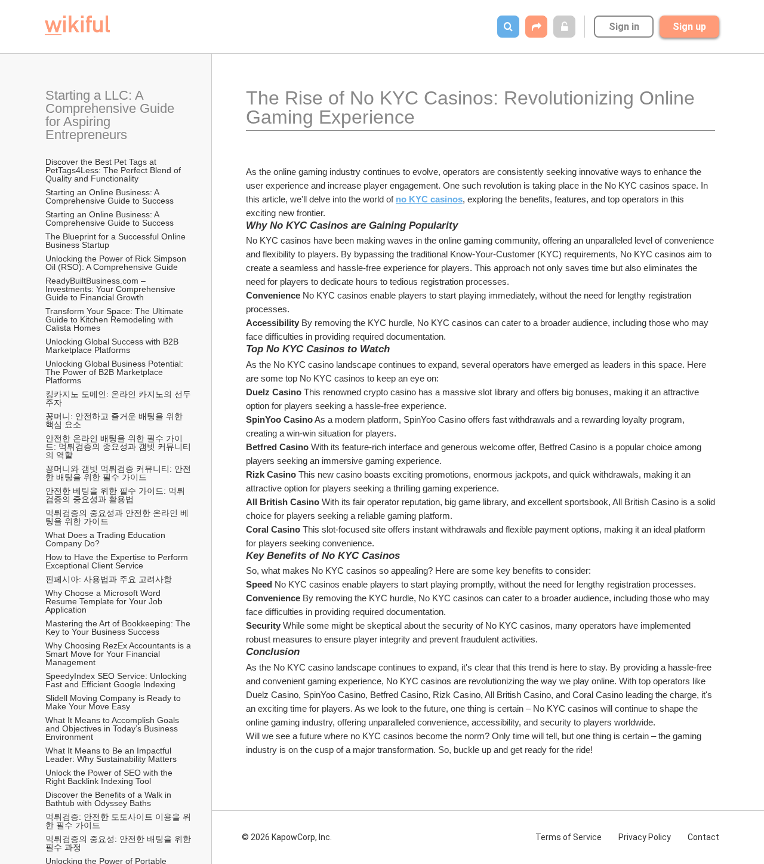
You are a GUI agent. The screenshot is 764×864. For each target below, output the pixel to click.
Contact (703, 837)
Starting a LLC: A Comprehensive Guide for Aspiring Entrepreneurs (111, 115)
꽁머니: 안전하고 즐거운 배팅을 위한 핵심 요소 (115, 420)
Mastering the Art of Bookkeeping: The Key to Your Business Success (119, 628)
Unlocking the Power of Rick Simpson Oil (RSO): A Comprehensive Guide (117, 263)
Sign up (689, 26)
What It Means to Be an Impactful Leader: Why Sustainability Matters (111, 755)
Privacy (644, 837)
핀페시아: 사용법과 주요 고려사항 (108, 579)
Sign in (624, 26)
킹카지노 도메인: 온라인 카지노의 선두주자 (118, 398)
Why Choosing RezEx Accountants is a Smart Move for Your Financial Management (119, 654)
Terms (568, 837)
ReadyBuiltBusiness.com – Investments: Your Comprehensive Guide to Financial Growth (111, 289)
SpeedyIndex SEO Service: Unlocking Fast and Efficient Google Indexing (117, 680)
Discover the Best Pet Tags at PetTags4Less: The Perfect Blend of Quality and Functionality (114, 170)
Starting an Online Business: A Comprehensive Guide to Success (109, 196)
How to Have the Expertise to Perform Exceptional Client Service (117, 561)
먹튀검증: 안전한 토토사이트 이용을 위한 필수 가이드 (118, 821)
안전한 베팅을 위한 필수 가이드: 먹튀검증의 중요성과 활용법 (115, 495)
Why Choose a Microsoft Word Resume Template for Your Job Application (104, 601)
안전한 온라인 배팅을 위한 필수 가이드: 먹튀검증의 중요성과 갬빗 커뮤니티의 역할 (118, 446)
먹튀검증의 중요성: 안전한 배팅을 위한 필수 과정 (119, 843)
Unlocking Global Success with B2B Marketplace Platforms (113, 346)
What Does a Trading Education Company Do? (106, 539)
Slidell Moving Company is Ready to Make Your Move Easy (114, 702)
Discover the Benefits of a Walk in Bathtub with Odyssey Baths (109, 799)
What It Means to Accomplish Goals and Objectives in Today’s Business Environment (113, 728)
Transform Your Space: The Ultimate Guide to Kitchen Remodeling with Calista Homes (115, 319)
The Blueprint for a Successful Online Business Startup (116, 241)
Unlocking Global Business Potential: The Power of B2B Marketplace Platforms (115, 372)
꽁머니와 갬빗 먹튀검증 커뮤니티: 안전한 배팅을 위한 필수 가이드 (118, 473)
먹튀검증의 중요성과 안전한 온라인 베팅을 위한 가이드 (117, 517)
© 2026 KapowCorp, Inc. (287, 837)
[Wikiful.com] (77, 25)
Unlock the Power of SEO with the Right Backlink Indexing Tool (110, 777)
